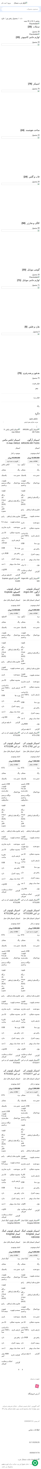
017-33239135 (34, 1442)
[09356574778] (37, 1448)
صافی (36, 388)
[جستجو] (0, 8)
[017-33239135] (37, 1437)
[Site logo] (20, 3)
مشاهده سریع (12, 1226)
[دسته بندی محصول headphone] (20, 200)
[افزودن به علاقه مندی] (6, 1226)
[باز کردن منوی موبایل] (39, 3)
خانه (21, 18)
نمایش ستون (33, 419)
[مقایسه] (17, 1226)
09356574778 (35, 1453)
